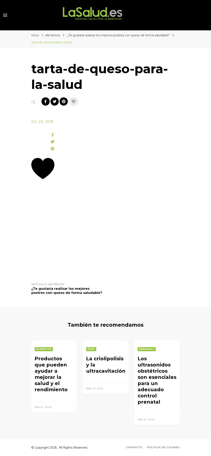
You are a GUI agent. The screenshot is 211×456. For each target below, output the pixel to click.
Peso (91, 349)
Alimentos (52, 35)
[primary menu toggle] (5, 15)
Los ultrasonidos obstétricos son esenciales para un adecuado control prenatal (157, 380)
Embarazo (146, 349)
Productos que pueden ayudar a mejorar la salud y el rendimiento (51, 374)
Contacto (134, 447)
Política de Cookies (163, 447)
